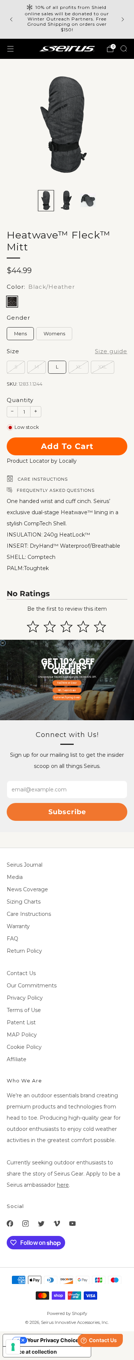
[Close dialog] (2, 642)
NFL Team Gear (67, 690)
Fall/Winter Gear (67, 682)
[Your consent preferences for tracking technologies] (13, 1347)
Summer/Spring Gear (67, 697)
